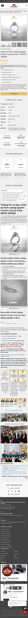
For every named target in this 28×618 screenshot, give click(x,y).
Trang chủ (3, 551)
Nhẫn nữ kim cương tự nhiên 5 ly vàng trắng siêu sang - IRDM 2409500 (20, 174)
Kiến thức (16, 557)
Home (1, 11)
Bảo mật (16, 553)
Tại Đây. (6, 269)
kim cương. (9, 223)
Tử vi (2, 559)
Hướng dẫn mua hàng (6, 542)
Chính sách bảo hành (5, 540)
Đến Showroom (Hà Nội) (6, 546)
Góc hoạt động (4, 553)
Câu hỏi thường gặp (5, 544)
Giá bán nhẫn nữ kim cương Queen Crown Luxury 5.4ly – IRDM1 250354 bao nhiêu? (14, 196)
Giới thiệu (16, 551)
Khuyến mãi (3, 555)
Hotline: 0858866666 (15, 488)
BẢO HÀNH (13, 323)
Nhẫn (2, 216)
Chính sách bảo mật (5, 529)
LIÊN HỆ (2, 323)
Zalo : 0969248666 (15, 494)
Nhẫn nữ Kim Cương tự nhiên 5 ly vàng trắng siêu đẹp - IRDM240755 (6, 174)
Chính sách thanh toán (6, 531)
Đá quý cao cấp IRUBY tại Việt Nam (17, 472)
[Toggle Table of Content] (24, 191)
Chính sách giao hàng (5, 533)
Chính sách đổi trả (5, 538)
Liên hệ (2, 557)
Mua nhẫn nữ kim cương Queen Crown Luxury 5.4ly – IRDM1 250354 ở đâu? (13, 199)
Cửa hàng (6, 11)
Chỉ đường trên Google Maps (12, 346)
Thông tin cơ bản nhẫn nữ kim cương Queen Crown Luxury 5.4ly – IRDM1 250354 (12, 193)
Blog (15, 555)
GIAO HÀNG (7, 323)
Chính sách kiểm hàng (6, 535)
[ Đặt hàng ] (5, 63)
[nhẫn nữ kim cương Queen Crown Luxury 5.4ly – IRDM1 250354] (3, 45)
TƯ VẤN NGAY (14, 93)
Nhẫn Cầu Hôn (12, 11)
